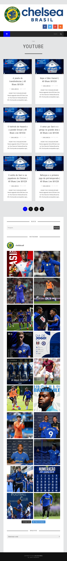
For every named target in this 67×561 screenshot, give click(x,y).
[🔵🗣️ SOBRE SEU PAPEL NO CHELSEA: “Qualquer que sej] (20, 506)
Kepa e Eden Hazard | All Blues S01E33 (49, 80)
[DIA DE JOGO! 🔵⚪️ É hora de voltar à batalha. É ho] (47, 345)
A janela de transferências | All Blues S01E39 (17, 81)
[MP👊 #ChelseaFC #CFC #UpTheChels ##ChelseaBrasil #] (20, 425)
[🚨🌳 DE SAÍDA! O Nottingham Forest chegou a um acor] (47, 291)
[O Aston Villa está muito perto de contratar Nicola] (47, 264)
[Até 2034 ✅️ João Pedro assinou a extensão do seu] (20, 452)
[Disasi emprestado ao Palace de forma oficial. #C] (20, 264)
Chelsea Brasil (38, 555)
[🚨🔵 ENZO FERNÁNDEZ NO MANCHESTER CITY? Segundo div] (20, 291)
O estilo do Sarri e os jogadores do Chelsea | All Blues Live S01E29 (17, 178)
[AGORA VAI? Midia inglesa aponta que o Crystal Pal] (47, 452)
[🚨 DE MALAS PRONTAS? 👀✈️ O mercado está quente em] (20, 371)
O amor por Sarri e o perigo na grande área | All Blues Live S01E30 (49, 129)
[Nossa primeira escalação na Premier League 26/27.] (20, 345)
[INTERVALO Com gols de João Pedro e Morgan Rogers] (47, 318)
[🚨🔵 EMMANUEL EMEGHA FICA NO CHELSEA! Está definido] (47, 506)
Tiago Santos (15, 89)
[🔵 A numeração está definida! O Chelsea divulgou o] (47, 479)
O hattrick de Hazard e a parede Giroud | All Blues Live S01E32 (17, 129)
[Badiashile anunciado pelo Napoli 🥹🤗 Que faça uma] (47, 398)
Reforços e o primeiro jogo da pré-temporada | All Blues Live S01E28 (49, 178)
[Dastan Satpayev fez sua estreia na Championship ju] (47, 371)
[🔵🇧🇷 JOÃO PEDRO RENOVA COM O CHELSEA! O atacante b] (47, 425)
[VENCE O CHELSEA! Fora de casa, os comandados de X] (20, 318)
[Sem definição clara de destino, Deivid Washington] (20, 479)
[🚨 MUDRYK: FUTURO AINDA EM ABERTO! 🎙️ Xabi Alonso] (20, 398)
